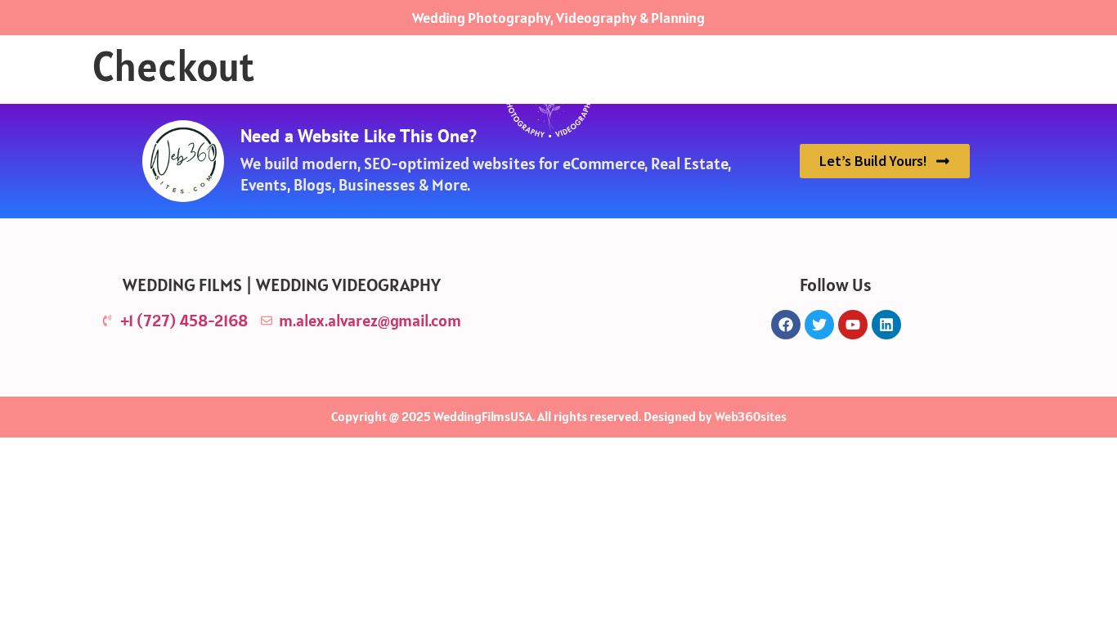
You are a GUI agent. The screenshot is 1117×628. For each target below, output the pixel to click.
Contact (740, 94)
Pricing (655, 94)
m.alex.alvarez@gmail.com (370, 320)
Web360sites (751, 416)
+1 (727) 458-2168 (184, 320)
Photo (445, 94)
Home (371, 94)
